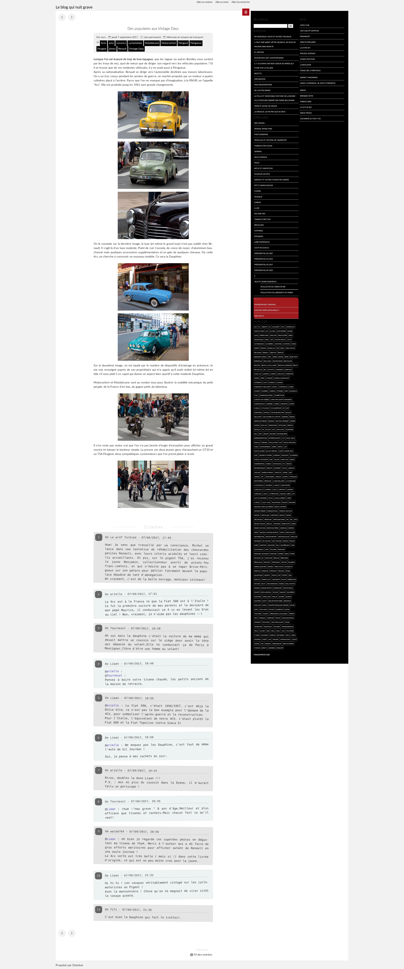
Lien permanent (152, 37)
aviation (286, 344)
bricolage (288, 361)
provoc (281, 571)
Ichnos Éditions (307, 59)
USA (283, 631)
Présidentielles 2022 (263, 270)
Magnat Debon (260, 511)
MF (287, 519)
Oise (292, 545)
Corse (276, 404)
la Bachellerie (278, 481)
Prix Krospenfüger (263, 84)
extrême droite (274, 438)
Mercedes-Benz (279, 519)
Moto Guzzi (290, 532)
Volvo (294, 639)
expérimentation (260, 438)
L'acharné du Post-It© (310, 118)
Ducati (268, 429)
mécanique (258, 519)
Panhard (281, 549)
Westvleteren (288, 644)
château (272, 382)
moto (282, 532)
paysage (257, 558)
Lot (293, 494)
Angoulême (282, 335)
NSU (277, 545)
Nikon (285, 541)
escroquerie (282, 434)
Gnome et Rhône (265, 455)
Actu (103, 43)
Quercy (267, 575)
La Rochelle (259, 485)
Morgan (283, 528)
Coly (256, 395)
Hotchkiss (277, 464)
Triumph (277, 627)
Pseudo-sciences (307, 53)
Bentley (273, 352)
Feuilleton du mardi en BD (273, 286)
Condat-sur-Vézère (261, 399)
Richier (257, 584)
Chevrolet (283, 387)
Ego (260, 434)
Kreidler (267, 481)
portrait (273, 571)
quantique (258, 575)
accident (275, 327)
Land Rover (285, 485)
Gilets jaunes (259, 451)
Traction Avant (277, 622)
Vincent (276, 639)
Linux (265, 494)
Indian (288, 464)
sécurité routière (275, 601)
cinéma (272, 391)
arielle (113, 671)
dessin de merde (260, 421)
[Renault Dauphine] (153, 287)
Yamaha (257, 648)
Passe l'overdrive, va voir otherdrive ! (318, 83)
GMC (256, 455)
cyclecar (265, 408)
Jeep (290, 472)
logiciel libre (285, 494)
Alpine (289, 331)
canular (280, 374)
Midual (269, 524)
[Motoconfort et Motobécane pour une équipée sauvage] (153, 417)
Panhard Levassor (261, 554)
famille (257, 442)
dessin (291, 417)
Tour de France (288, 618)
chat (265, 382)
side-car (257, 605)
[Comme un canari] (153, 115)
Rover (256, 592)
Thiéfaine (270, 618)
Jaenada (291, 468)
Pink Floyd (279, 567)
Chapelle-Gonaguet (281, 378)
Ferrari (264, 442)
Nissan (292, 541)
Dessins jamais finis (263, 128)
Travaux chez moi (262, 219)
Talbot (265, 614)
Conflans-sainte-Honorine (281, 399)
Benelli (266, 352)
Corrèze (269, 404)
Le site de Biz (306, 107)
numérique (285, 545)
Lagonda (268, 485)
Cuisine (257, 191)
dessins (271, 421)
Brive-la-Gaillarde (269, 365)
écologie (280, 429)
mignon (277, 524)
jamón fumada (267, 472)
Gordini (276, 455)
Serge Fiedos (306, 113)
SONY (256, 609)
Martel (257, 515)
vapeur (272, 635)
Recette (257, 73)
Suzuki (287, 609)
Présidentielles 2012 (263, 259)
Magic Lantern (280, 507)
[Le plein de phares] (153, 337)
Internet (277, 468)
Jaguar (257, 472)
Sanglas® (266, 597)
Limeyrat (281, 489)
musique (257, 541)
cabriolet (288, 369)
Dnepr (292, 421)
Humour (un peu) (262, 174)
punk (288, 571)
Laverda (268, 489)
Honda (268, 464)
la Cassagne (290, 481)
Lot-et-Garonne (260, 498)
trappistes (258, 627)
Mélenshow (259, 79)
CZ (284, 408)
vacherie (264, 635)
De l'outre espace (262, 90)
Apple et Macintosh (263, 168)
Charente (258, 382)
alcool (272, 331)
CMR (286, 391)
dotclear (282, 425)
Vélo (287, 635)
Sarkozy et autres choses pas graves (271, 179)
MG (291, 519)
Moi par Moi (259, 213)
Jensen (256, 477)
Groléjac (285, 455)
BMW (286, 357)
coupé (291, 404)
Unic (273, 631)
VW (262, 644)
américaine (264, 335)
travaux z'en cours (263, 145)
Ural (278, 631)
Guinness (293, 455)
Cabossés (279, 369)
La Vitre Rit (305, 47)
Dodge (256, 425)
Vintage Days (136, 48)
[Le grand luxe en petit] (153, 215)
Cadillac (257, 374)
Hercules (284, 459)
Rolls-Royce (290, 584)
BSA (265, 369)
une (267, 631)
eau (273, 429)
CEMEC (256, 378)
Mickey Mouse (259, 524)
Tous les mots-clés (262, 654)
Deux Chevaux (260, 157)
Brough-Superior (285, 365)
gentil (280, 447)
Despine (285, 417)
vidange (257, 639)
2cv (255, 327)
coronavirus (259, 404)
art (272, 340)
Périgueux (196, 43)
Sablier (282, 592)
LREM (289, 498)
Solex (292, 605)
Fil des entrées (203, 954)
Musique (258, 196)
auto (111, 43)
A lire (256, 208)
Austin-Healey (280, 340)
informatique (259, 468)
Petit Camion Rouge (263, 185)
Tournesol (114, 675)
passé (292, 554)
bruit (295, 365)
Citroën (280, 391)
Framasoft (305, 36)
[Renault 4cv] (153, 165)
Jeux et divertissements (265, 281)
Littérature (273, 494)
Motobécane (152, 43)
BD (278, 348)
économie (289, 429)
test (255, 618)
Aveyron (278, 344)
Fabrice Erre (305, 101)
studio (271, 609)
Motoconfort (168, 43)
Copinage (258, 230)
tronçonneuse (287, 627)
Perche (276, 558)
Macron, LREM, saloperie (263, 507)
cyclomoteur (135, 43)
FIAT (280, 442)
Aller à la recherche (241, 2)
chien (291, 387)
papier (280, 554)
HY (284, 464)
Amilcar (273, 335)
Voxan (256, 644)
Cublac (257, 408)
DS (263, 429)
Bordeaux (258, 361)
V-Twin (256, 635)
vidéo (264, 639)
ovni (267, 549)
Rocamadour (272, 584)
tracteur (266, 622)
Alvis (256, 335)
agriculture (259, 331)
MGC (295, 519)
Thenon (262, 618)
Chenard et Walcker (262, 387)
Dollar (264, 425)
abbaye (264, 327)
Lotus (270, 498)
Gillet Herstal (271, 451)
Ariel (267, 340)
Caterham (289, 374)
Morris (291, 528)
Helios (276, 459)
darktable (258, 412)
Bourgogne (277, 361)
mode (293, 524)
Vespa (293, 635)
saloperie (290, 592)
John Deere (269, 477)
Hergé (292, 459)
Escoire (273, 434)
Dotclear (77, 965)
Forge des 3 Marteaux (310, 70)
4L (259, 327)
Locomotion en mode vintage (62, 17)
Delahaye (257, 417)
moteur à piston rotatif (269, 532)
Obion (303, 90)
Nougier (271, 545)
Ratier (284, 575)
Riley (263, 584)
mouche (294, 537)
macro (284, 502)
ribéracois (292, 579)
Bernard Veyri (306, 96)
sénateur (287, 601)
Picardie (291, 562)
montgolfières (273, 528)
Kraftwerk (258, 481)
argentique (258, 340)
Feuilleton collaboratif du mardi (277, 292)
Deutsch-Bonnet (282, 421)
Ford (256, 447)
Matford (274, 515)
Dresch (290, 425)
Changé (269, 378)
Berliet (281, 352)
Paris (287, 554)
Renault (122, 48)
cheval (274, 387)
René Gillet (266, 579)
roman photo (266, 588)
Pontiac (257, 571)
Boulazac (267, 361)
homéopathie (259, 464)
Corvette (284, 404)
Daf (287, 408)
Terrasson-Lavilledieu (279, 614)
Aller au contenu (204, 2)
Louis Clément (279, 498)
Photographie (261, 134)
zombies (272, 648)
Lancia (276, 485)
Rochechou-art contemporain (268, 57)
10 (98, 875)
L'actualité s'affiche (309, 30)
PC (263, 558)
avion (293, 344)
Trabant (257, 622)
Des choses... (260, 123)
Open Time (304, 25)
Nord (256, 545)
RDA (290, 575)
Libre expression (262, 242)
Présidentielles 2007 (263, 253)
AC (270, 327)
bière (275, 357)
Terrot (291, 614)
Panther (273, 554)
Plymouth (288, 567)
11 (98, 909)
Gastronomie (265, 447)
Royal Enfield (266, 592)
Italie (284, 468)
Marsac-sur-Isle (285, 511)
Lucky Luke (265, 502)
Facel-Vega (290, 438)
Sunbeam (279, 609)
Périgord (183, 43)
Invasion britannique (71, 17)
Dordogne (272, 425)
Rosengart (277, 588)
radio (274, 575)
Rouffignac (288, 588)
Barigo (263, 348)
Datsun (267, 412)
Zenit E (264, 648)
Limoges (290, 489)
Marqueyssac (272, 511)
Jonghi (278, 477)
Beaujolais (290, 348)
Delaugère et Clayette (271, 417)
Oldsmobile (258, 549)
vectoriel (280, 635)
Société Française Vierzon (278, 605)
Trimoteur (268, 627)
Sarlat (274, 597)
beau (283, 348)
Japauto (278, 472)
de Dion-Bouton (277, 412)
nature (278, 541)
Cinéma (257, 202)
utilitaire (290, 631)
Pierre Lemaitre (260, 567)
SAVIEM (281, 597)
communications (266, 395)
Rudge (275, 592)
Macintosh (276, 502)
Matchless (265, 515)
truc (256, 631)
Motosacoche (283, 537)
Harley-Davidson (261, 459)
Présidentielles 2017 (263, 264)
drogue (257, 429)
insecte (269, 468)
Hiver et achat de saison (265, 106)
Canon (273, 374)
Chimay (257, 391)
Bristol (257, 365)
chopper (264, 391)
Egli (255, 434)
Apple (290, 335)
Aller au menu (222, 2)
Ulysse (262, 631)
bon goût (294, 357)
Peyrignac (276, 562)
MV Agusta (266, 541)
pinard (270, 567)
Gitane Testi (288, 451)
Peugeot (102, 48)
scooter (257, 601)
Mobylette (286, 524)
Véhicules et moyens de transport (184, 37)
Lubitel (257, 502)
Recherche (261, 19)
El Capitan (259, 52)
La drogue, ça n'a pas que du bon (269, 111)
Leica (275, 489)
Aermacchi (290, 327)
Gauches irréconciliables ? (266, 310)
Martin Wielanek (308, 42)
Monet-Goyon (259, 528)
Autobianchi (259, 344)
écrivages (258, 236)
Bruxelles (258, 369)
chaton (279, 382)
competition (279, 395)
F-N (283, 438)
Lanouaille (258, 489)
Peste (256, 162)
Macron (292, 502)
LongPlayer (305, 64)
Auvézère (269, 344)
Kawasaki (293, 477)
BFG (269, 357)
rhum (284, 579)
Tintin (277, 618)
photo (112, 48)
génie (274, 447)
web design (277, 644)
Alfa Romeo (281, 331)
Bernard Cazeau (260, 357)
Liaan (111, 809)
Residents (276, 579)
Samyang (257, 597)
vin (269, 639)
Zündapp (279, 648)
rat (279, 575)
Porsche (265, 571)
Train (287, 622)
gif (285, 447)
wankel (268, 644)
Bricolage (259, 225)
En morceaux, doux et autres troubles (272, 36)
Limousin (257, 494)
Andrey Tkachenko (309, 77)
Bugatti (271, 369)
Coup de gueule (261, 247)
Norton (263, 545)
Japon (285, 472)
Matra (288, 515)
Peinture (268, 558)
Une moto (259, 315)
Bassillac (272, 348)
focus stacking (290, 442)
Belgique (257, 352)
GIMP (281, 451)
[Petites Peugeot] (153, 484)
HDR (271, 459)
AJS (267, 331)
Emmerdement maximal (265, 304)
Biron (281, 357)
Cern (262, 378)
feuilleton (273, 442)
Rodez (281, 584)
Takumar (257, 614)
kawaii (285, 477)
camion (266, 374)
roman (257, 588)
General (258, 151)
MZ (273, 541)
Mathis (282, 515)
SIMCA (264, 605)
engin (266, 434)
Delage (288, 412)
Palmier (273, 549)
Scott (264, 601)
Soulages (263, 609)
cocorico (121, 43)
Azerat (256, 348)
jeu (262, 477)
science (288, 597)
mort (256, 532)
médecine (268, 519)
